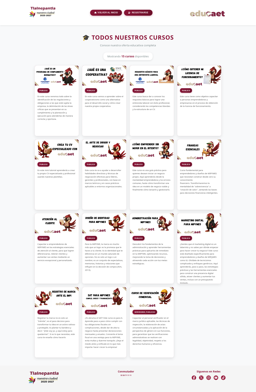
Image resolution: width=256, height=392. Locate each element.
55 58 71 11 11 (126, 375)
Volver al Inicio (108, 12)
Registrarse (140, 12)
